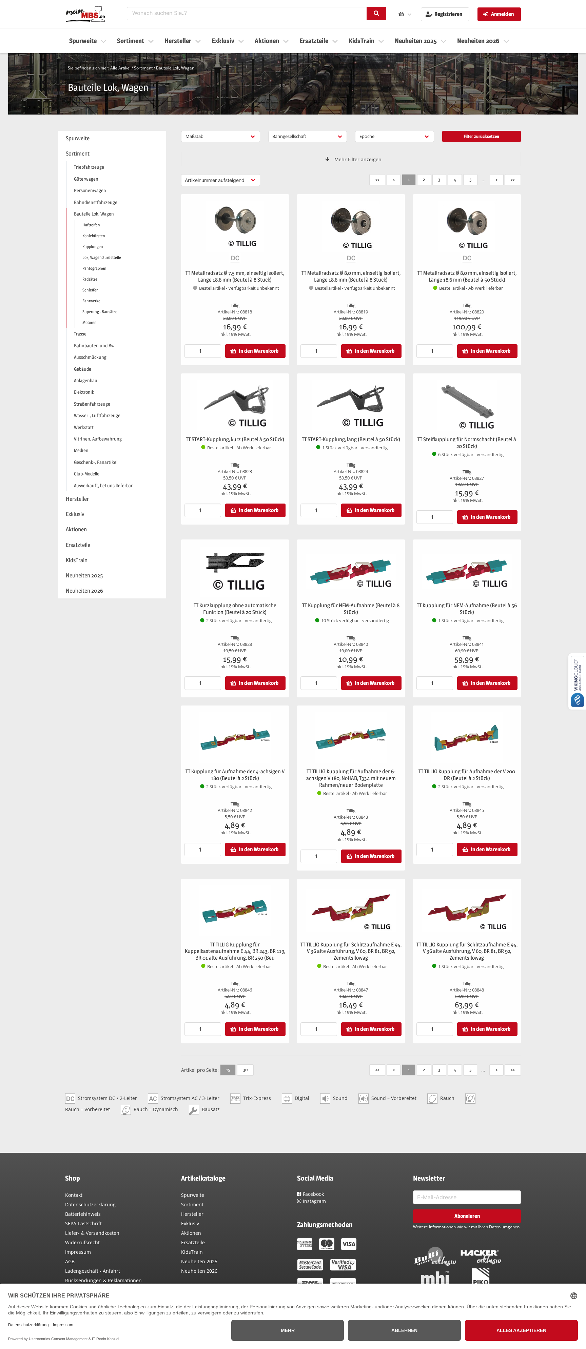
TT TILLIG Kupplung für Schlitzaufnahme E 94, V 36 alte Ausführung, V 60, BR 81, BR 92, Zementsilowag (351, 951)
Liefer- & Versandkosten (92, 1233)
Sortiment (143, 68)
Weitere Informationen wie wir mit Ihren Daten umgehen (466, 1227)
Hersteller (192, 1214)
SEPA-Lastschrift (83, 1223)
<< (377, 179)
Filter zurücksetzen (481, 136)
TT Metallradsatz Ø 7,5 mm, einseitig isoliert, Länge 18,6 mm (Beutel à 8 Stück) (234, 276)
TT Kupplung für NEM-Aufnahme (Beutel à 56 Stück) (467, 608)
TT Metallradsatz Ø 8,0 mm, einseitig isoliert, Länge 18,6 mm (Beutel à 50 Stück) (466, 276)
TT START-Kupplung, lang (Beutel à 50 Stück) (351, 439)
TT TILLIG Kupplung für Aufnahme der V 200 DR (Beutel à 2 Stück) (466, 774)
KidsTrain (192, 1252)
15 (228, 1069)
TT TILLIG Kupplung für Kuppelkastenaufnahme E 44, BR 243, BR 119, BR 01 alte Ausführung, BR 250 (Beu (235, 951)
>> (513, 179)
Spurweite (192, 1195)
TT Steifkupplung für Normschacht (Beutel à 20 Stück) (466, 442)
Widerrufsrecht (82, 1242)
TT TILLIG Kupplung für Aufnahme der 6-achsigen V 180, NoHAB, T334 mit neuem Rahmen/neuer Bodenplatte (351, 778)
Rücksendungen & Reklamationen (103, 1280)
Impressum (78, 1252)
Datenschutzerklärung (90, 1204)
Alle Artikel (120, 68)
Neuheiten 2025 (199, 1261)
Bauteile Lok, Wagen (175, 68)
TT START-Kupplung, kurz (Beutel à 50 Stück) (235, 439)
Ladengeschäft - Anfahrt (92, 1271)
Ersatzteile (193, 1242)
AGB (70, 1261)
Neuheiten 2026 (199, 1271)
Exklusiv (190, 1223)
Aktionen (191, 1233)
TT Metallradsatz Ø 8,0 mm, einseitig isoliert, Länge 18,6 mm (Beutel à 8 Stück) (351, 276)
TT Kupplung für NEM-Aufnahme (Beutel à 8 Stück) (350, 608)
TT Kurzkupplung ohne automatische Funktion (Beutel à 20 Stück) (235, 608)
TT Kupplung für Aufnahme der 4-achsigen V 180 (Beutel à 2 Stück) (235, 774)
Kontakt (73, 1195)
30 (245, 1069)
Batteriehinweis (83, 1214)
